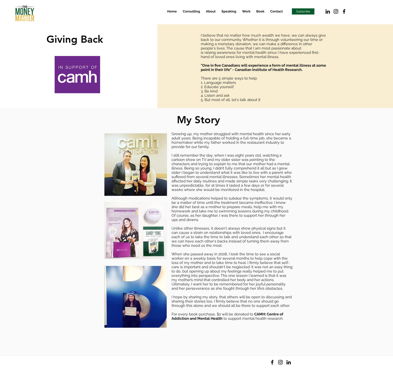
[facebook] (344, 11)
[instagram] (336, 11)
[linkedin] (328, 11)
